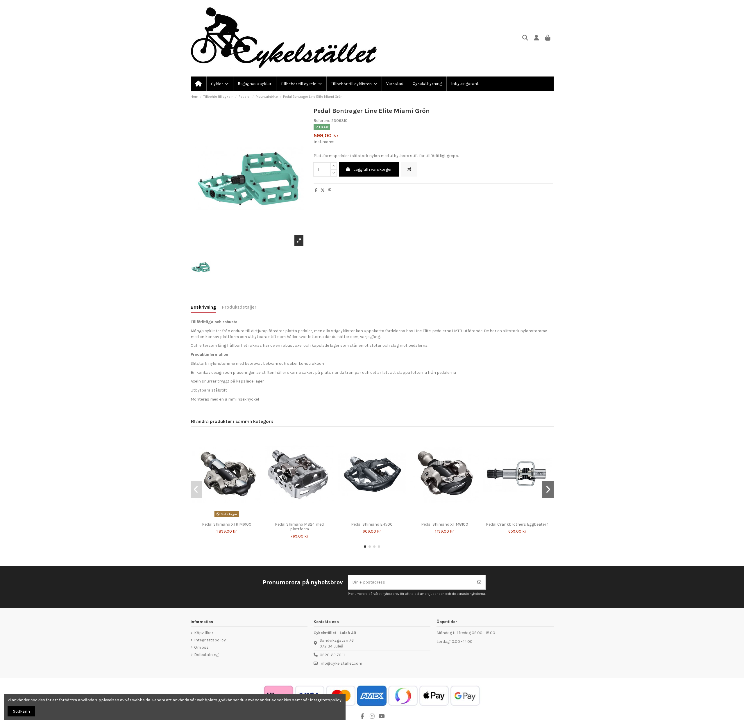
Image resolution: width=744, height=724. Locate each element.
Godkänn (21, 711)
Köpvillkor (203, 632)
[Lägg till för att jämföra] (409, 169)
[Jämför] (222, 517)
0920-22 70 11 (332, 654)
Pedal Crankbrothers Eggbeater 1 (517, 524)
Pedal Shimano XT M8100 (444, 524)
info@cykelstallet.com (341, 663)
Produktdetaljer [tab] (239, 307)
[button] (365, 546)
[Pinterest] (329, 190)
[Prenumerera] (479, 582)
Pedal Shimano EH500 (372, 524)
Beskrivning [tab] (203, 307)
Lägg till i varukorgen (373, 169)
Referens (322, 120)
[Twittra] (323, 190)
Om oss (201, 647)
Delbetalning (206, 654)
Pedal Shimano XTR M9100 (226, 524)
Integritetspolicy (210, 640)
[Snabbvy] (230, 517)
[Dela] (316, 190)
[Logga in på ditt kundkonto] (536, 38)
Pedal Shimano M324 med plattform (299, 527)
